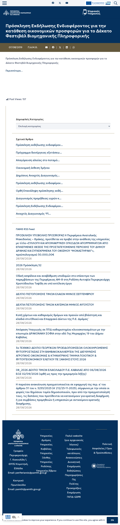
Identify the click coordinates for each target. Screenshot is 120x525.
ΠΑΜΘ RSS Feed (25, 229)
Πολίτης (73, 483)
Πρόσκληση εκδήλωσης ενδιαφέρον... (39, 145)
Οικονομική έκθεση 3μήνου (33, 168)
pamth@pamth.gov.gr (28, 489)
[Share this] (53, 47)
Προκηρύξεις (73, 488)
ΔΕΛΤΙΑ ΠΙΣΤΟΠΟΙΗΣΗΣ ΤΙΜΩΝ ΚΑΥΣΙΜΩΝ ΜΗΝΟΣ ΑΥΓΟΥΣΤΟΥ (55, 304)
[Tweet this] (60, 47)
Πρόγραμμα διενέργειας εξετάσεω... (39, 152)
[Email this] (46, 47)
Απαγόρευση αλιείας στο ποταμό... (38, 160)
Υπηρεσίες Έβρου (46, 470)
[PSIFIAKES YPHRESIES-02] (91, 12)
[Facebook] (53, 3)
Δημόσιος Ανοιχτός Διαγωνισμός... (38, 175)
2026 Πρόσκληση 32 (28, 265)
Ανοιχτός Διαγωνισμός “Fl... (33, 213)
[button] (115, 3)
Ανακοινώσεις (74, 457)
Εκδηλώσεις (74, 470)
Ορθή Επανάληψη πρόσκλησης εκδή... (39, 190)
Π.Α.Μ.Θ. (33, 47)
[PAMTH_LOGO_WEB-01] (17, 12)
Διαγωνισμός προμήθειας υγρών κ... (38, 198)
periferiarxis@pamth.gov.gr (31, 472)
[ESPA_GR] (98, 3)
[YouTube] (67, 3)
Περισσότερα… (14, 70)
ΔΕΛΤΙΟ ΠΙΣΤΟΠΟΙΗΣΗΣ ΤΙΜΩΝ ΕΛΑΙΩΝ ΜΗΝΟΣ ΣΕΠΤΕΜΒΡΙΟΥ (55, 294)
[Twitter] (60, 3)
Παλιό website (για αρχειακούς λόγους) (74, 440)
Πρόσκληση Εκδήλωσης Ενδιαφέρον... (39, 206)
